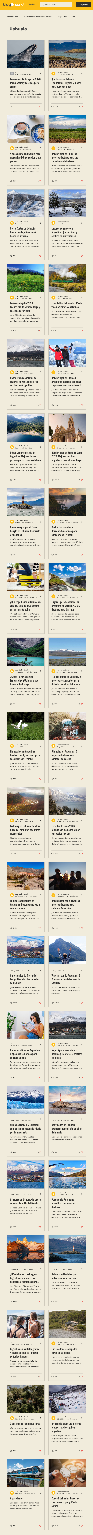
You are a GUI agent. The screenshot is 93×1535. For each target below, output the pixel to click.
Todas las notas (13, 17)
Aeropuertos (61, 17)
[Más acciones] (41, 73)
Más (73, 17)
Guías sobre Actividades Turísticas (38, 17)
